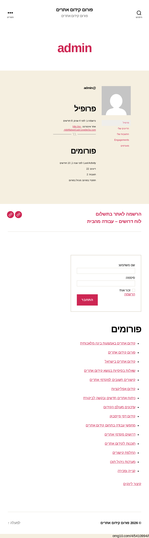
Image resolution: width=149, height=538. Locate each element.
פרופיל (126, 122)
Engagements (121, 140)
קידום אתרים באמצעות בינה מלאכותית (107, 343)
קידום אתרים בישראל (120, 362)
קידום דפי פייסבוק (122, 416)
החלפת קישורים (124, 453)
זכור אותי (124, 290)
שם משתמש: (126, 265)
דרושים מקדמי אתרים (120, 434)
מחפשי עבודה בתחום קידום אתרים (110, 425)
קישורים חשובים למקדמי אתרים (112, 380)
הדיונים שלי (123, 128)
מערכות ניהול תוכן (122, 462)
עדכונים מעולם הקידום (119, 407)
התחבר (87, 300)
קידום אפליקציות (123, 389)
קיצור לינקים (132, 484)
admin (74, 48)
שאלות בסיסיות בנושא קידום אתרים (109, 371)
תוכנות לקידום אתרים (120, 444)
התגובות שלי (123, 134)
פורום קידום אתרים (74, 9)
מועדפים (125, 145)
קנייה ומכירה (126, 471)
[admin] (116, 118)
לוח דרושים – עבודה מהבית (114, 221)
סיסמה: (130, 277)
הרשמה (129, 294)
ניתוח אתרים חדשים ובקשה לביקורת (109, 398)
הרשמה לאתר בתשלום (118, 214)
